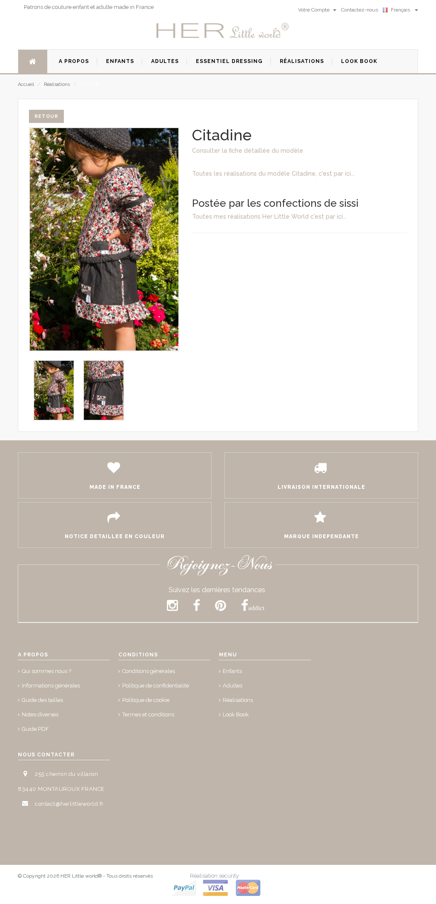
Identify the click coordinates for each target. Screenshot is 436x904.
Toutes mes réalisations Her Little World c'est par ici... (269, 216)
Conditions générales (148, 671)
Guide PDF (35, 729)
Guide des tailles (42, 700)
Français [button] (402, 10)
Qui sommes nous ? (46, 671)
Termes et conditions (148, 714)
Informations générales (51, 685)
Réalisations (57, 84)
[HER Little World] (222, 31)
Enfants (232, 671)
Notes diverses (40, 714)
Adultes (232, 685)
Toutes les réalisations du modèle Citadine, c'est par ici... (273, 173)
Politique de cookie (145, 700)
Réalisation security (214, 876)
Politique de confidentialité (155, 685)
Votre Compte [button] (314, 10)
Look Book (236, 714)
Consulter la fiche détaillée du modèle (247, 150)
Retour (46, 116)
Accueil (26, 84)
